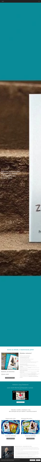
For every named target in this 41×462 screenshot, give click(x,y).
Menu (39, 1)
